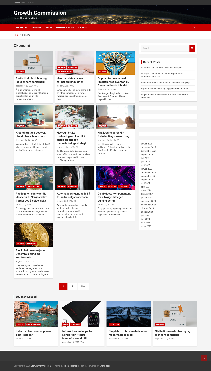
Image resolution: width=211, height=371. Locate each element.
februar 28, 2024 (105, 89)
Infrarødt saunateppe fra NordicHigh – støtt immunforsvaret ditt (77, 335)
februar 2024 (147, 194)
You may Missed (26, 296)
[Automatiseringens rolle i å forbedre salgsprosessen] (74, 178)
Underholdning (65, 27)
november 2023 (148, 204)
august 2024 (147, 179)
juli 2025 (145, 158)
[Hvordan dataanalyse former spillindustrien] (74, 63)
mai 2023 (145, 222)
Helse (49, 27)
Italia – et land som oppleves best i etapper (162, 67)
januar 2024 (146, 197)
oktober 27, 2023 (23, 204)
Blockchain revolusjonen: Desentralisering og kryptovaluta (31, 254)
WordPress (105, 366)
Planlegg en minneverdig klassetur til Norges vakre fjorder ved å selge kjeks (31, 197)
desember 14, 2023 (24, 140)
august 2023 (147, 212)
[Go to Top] (204, 358)
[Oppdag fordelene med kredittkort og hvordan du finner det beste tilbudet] (115, 63)
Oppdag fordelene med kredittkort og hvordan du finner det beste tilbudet (113, 82)
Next (83, 286)
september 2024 (148, 176)
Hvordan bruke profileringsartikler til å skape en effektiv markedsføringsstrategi (71, 138)
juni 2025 (145, 161)
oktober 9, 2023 (105, 204)
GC (36, 86)
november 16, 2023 (106, 140)
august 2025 (147, 154)
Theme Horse (70, 366)
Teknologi (21, 27)
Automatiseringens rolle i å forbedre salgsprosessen (73, 195)
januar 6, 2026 (22, 338)
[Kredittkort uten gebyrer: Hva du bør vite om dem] (33, 117)
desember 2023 (148, 201)
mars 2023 (146, 226)
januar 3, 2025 (63, 86)
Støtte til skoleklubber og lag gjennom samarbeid (31, 80)
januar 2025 (146, 169)
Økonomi (36, 27)
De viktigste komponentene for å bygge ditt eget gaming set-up (114, 197)
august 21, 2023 (23, 261)
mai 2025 (145, 165)
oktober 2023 (147, 208)
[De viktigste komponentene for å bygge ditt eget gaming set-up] (115, 178)
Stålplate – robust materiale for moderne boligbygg (165, 82)
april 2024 (145, 187)
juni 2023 (145, 219)
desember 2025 (148, 147)
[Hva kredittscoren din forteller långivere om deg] (115, 117)
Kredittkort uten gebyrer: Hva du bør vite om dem (31, 134)
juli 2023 (145, 215)
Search (192, 48)
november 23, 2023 (65, 147)
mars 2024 (146, 190)
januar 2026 (146, 143)
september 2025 (148, 151)
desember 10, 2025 (70, 342)
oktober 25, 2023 (64, 201)
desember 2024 (148, 172)
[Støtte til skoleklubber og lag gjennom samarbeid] (33, 63)
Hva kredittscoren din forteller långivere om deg (113, 134)
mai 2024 (145, 183)
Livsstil (82, 27)
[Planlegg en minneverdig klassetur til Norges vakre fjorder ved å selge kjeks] (33, 178)
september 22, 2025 (24, 86)
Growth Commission (40, 12)
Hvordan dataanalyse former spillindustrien (70, 80)
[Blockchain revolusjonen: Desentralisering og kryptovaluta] (33, 235)
